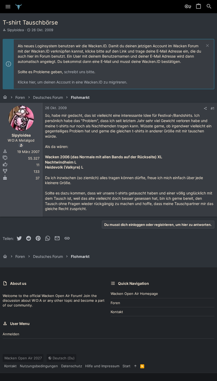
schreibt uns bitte (79, 71)
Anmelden (11, 334)
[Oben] (135, 366)
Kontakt (117, 312)
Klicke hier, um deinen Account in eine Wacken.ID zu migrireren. (72, 82)
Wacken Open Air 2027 (23, 358)
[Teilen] (205, 108)
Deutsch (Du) (63, 358)
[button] (8, 6)
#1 (212, 108)
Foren (115, 303)
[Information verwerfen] (207, 46)
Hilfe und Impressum (102, 366)
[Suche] (209, 6)
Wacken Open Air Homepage (134, 293)
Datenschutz (71, 366)
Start (126, 366)
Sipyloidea (15, 30)
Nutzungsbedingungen (39, 366)
